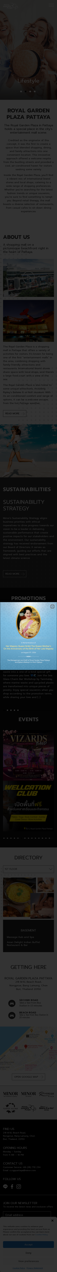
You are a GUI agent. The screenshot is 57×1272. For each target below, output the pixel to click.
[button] (52, 606)
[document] (28, 636)
